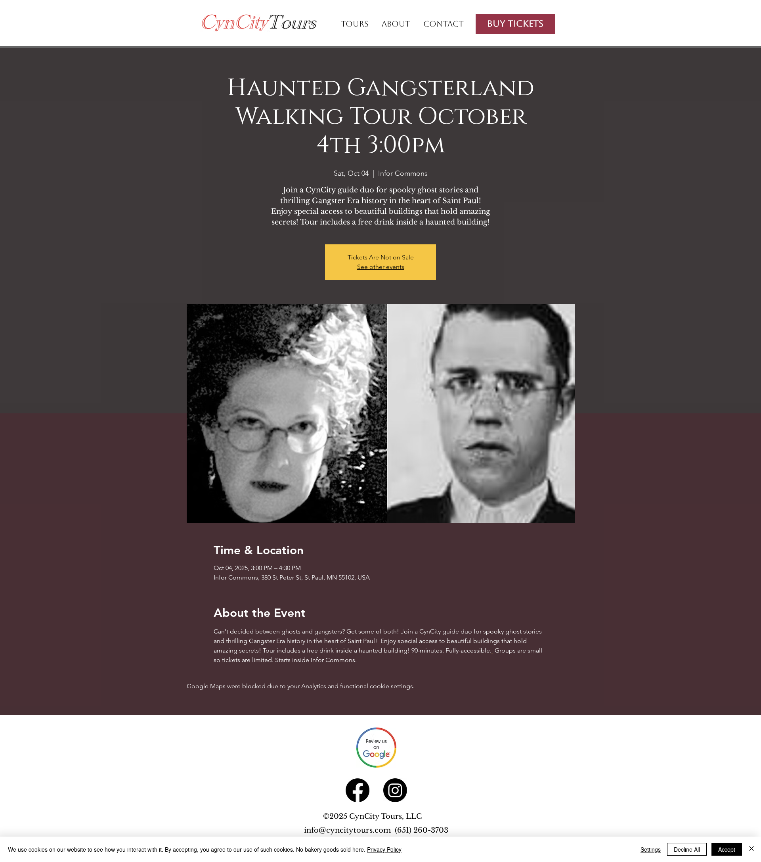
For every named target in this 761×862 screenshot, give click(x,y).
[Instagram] (395, 790)
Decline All (687, 849)
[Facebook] (357, 790)
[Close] (751, 849)
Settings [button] (651, 849)
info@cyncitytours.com (349, 830)
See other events (380, 267)
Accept (726, 849)
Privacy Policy (384, 849)
